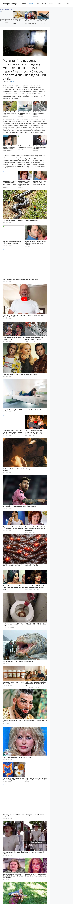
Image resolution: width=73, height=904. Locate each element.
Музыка (44, 3)
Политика (66, 3)
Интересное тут (10, 4)
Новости (50, 3)
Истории (31, 3)
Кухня (37, 3)
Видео (24, 3)
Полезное (58, 3)
